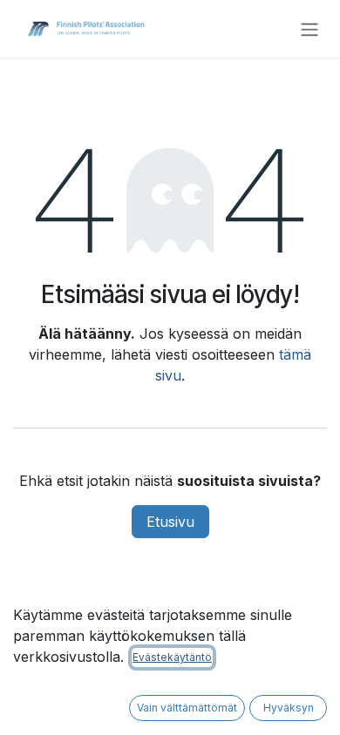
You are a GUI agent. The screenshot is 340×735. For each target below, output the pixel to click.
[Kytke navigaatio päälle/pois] (309, 28)
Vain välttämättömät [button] (187, 707)
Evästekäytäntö (172, 657)
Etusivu (170, 521)
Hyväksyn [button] (288, 707)
